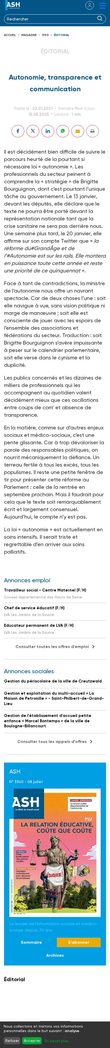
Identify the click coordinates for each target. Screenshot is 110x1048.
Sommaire (31, 942)
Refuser (12, 1040)
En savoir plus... (58, 1041)
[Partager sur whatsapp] (62, 131)
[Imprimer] (92, 131)
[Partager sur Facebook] (17, 131)
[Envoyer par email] (77, 131)
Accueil (10, 35)
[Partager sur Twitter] (32, 131)
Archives (55, 955)
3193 (45, 35)
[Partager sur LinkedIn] (47, 131)
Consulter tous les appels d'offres (52, 741)
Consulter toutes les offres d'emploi (52, 646)
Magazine (29, 35)
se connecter (86, 5)
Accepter (32, 1040)
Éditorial (61, 35)
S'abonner (78, 942)
